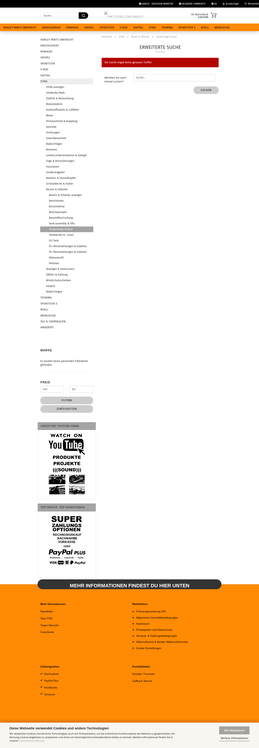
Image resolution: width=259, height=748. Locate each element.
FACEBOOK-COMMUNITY (193, 3)
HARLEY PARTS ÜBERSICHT (19, 27)
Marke (46, 350)
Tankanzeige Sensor (61, 229)
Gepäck (50, 286)
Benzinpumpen (58, 212)
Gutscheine (47, 632)
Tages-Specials (49, 625)
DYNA (152, 27)
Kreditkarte (50, 687)
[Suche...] (83, 15)
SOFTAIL (138, 27)
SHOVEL (89, 27)
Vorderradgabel (55, 172)
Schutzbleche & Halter (59, 183)
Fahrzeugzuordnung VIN (151, 611)
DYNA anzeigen (55, 87)
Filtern (66, 400)
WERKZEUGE (222, 27)
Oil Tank (54, 240)
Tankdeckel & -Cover (61, 235)
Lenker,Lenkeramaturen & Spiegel (66, 155)
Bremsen (51, 149)
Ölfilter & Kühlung (56, 274)
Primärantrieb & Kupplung (61, 121)
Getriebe (51, 126)
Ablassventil (56, 257)
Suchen (206, 90)
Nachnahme (51, 673)
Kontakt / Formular (143, 673)
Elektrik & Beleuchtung (60, 98)
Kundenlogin (232, 3)
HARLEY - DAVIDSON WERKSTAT (157, 3)
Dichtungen (53, 132)
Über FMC (46, 618)
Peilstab (54, 263)
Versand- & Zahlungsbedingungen (156, 635)
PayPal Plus (51, 680)
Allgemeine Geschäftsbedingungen (157, 617)
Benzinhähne (57, 206)
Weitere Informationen (234, 738)
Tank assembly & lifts (62, 223)
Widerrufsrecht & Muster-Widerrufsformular (162, 641)
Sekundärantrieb (56, 138)
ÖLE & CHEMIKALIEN (53, 321)
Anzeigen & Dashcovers (60, 269)
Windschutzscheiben (58, 280)
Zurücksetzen (67, 408)
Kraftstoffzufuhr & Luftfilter (62, 109)
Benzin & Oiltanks (57, 189)
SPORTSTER (107, 27)
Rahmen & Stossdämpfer (61, 178)
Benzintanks (56, 200)
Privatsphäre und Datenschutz (154, 629)
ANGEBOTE (47, 327)
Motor (49, 115)
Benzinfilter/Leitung (61, 217)
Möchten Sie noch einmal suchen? (115, 79)
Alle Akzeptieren (234, 730)
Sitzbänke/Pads (55, 92)
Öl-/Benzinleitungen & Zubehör (68, 246)
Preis (45, 382)
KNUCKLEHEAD (51, 27)
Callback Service (142, 680)
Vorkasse (49, 694)
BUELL (205, 27)
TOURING (167, 27)
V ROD (124, 27)
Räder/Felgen (54, 144)
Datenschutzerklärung (31, 740)
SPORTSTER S (186, 27)
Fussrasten (52, 166)
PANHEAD (72, 27)
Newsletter (46, 611)
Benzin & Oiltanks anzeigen (65, 195)
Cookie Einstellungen (148, 648)
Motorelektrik (54, 104)
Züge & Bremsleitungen (60, 161)
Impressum (143, 623)
